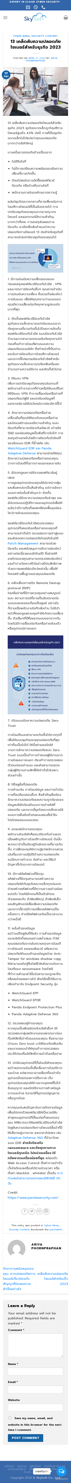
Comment (16, 1330)
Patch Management (23, 543)
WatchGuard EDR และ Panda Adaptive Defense (29, 451)
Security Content (44, 36)
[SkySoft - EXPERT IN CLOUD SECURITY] (35, 17)
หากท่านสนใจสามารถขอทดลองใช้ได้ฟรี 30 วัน (35, 1178)
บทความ (22, 1466)
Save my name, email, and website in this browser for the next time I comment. (35, 1424)
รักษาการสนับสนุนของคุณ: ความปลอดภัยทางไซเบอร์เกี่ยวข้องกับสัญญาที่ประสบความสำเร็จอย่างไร (19, 1278)
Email (13, 1382)
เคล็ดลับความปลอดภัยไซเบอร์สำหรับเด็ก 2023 (52, 1278)
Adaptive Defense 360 (25, 1137)
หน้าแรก (9, 1466)
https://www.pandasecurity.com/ (33, 1197)
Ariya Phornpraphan (42, 59)
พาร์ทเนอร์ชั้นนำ (17, 1469)
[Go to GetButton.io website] (61, 1479)
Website (14, 1400)
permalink (56, 1229)
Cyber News (21, 36)
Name (13, 1364)
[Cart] (66, 17)
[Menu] (5, 17)
